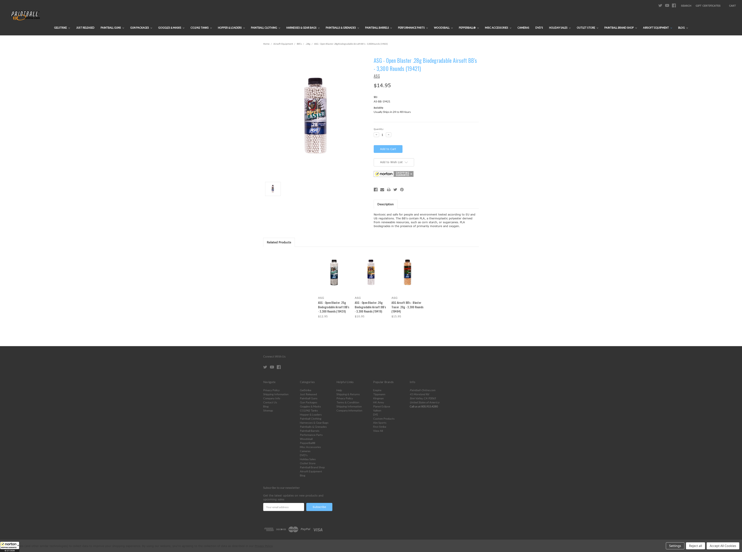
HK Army (378, 402)
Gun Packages (140, 27)
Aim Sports (379, 422)
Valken (377, 410)
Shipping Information (275, 394)
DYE (375, 414)
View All (378, 430)
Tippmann (379, 394)
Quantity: (379, 129)
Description (385, 204)
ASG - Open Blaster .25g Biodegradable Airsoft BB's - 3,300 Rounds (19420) (333, 306)
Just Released (85, 27)
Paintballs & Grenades (341, 27)
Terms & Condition (347, 402)
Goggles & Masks (170, 27)
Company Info (271, 398)
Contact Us (270, 402)
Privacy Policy (271, 390)
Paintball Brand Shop (619, 27)
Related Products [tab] (279, 242)
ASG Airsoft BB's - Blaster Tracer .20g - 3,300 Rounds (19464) (407, 306)
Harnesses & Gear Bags (301, 27)
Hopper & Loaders (230, 27)
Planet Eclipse (381, 406)
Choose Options (334, 275)
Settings (675, 546)
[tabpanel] (334, 285)
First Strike (379, 426)
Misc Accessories (497, 27)
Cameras (523, 27)
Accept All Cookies (723, 546)
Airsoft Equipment (656, 27)
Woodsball (442, 27)
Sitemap (268, 410)
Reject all (695, 546)
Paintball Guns (111, 27)
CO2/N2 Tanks (200, 27)
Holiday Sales (558, 27)
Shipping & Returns (348, 394)
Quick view (334, 269)
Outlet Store (586, 27)
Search (686, 5)
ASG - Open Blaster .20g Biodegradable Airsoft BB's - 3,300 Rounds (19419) (370, 306)
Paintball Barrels (377, 27)
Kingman (378, 398)
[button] (9, 547)
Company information (349, 410)
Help (339, 390)
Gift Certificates (708, 5)
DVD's (539, 27)
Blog (681, 27)
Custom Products (384, 418)
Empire (377, 390)
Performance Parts (411, 27)
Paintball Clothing (264, 27)
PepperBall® (467, 27)
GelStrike (60, 27)
